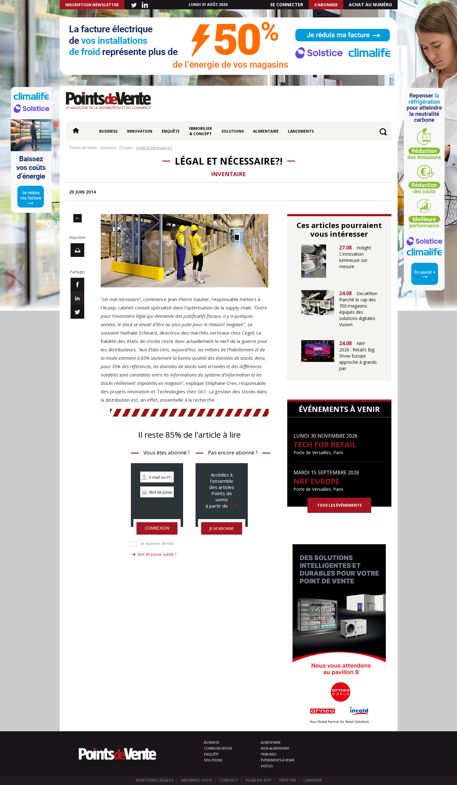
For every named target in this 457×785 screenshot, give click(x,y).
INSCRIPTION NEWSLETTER (92, 4)
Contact (228, 780)
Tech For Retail (324, 444)
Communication (218, 748)
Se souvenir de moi (157, 543)
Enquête (171, 131)
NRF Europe (316, 481)
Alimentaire (266, 131)
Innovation (139, 131)
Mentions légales (154, 780)
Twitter (287, 780)
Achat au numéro (370, 4)
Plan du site (258, 780)
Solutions (232, 131)
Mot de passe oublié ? (157, 554)
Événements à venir (277, 760)
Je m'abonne (222, 528)
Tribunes (268, 754)
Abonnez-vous (196, 780)
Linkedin (312, 780)
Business (108, 131)
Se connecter (286, 4)
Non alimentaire (275, 748)
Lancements (301, 131)
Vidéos (267, 766)
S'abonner (326, 4)
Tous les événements (339, 505)
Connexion (157, 528)
